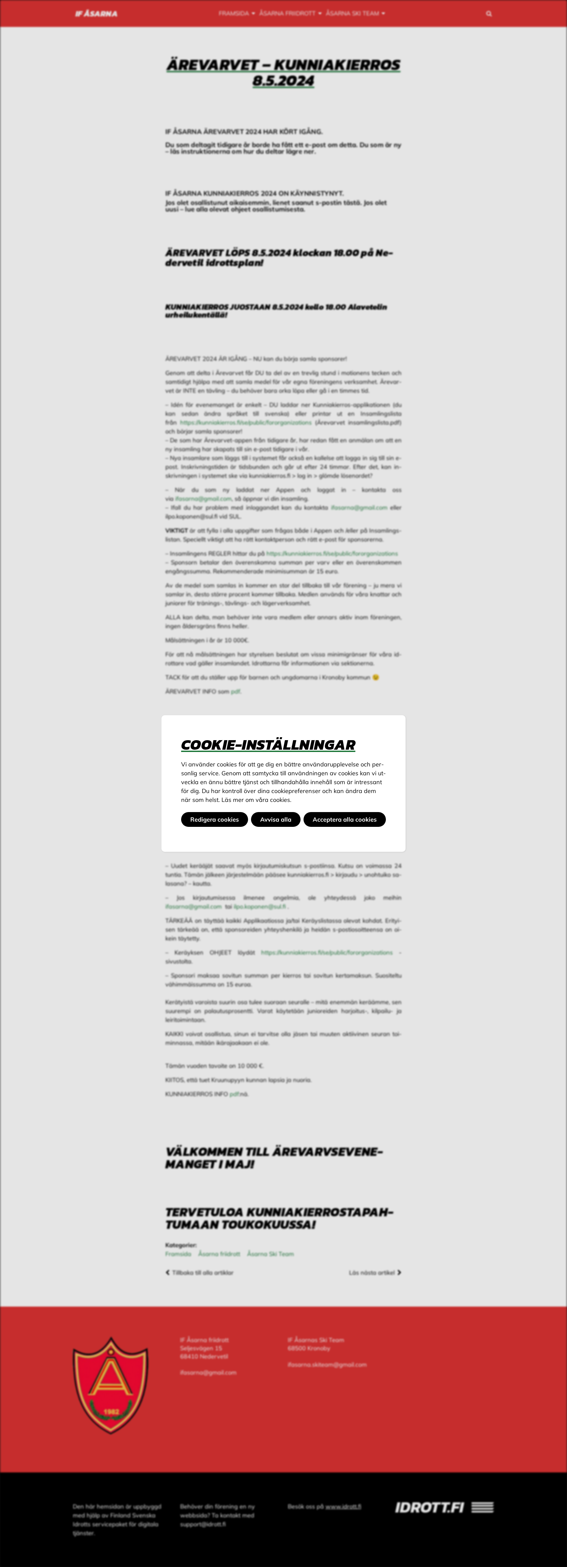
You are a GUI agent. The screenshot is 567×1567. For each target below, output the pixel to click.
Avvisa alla (275, 819)
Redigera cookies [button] (214, 819)
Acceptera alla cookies (345, 819)
